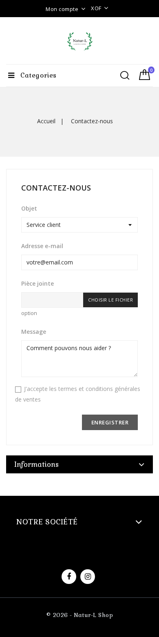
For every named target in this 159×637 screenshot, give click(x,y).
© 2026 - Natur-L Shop (79, 615)
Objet (29, 208)
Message (33, 331)
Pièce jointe (37, 283)
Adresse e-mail (42, 246)
